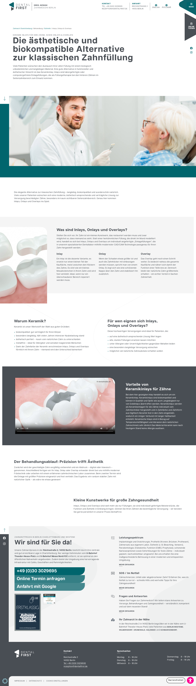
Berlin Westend (175, 627)
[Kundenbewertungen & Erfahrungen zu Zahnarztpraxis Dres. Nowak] (49, 604)
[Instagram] (191, 52)
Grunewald (139, 630)
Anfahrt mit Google (36, 587)
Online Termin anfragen (41, 579)
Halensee (151, 630)
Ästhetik (47, 28)
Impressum (20, 681)
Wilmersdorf (126, 630)
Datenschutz (35, 681)
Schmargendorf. (169, 630)
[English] (156, 5)
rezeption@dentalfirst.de (114, 9)
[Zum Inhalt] (5, 98)
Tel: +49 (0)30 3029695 (112, 6)
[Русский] (166, 5)
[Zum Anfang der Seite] (4, 530)
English (156, 7)
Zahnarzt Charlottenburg (22, 28)
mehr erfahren (126, 565)
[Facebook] (191, 48)
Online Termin (191, 27)
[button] (180, 680)
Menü (191, 7)
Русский (166, 7)
